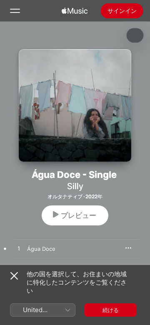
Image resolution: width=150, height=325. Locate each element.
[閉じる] (14, 276)
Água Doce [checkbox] (41, 248)
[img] (75, 11)
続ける (110, 310)
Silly (75, 186)
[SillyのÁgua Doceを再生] (18, 248)
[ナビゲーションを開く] (15, 11)
